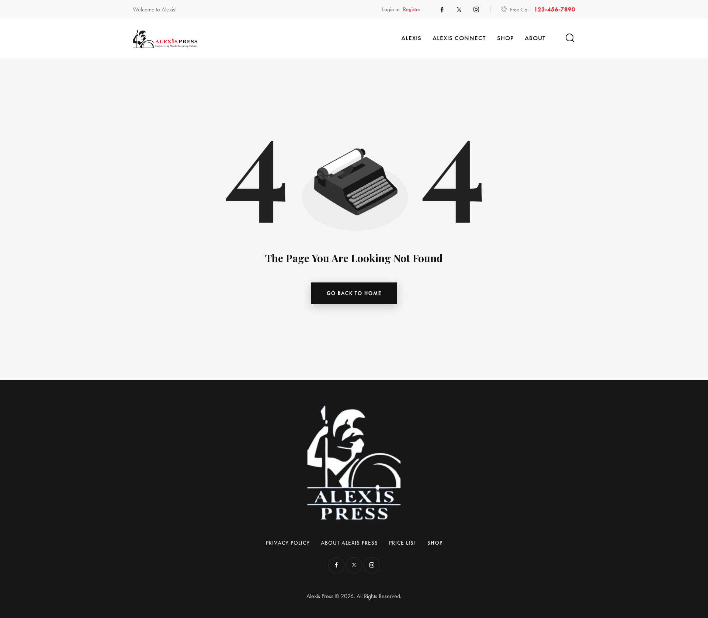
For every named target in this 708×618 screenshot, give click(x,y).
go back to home (354, 293)
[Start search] (570, 38)
